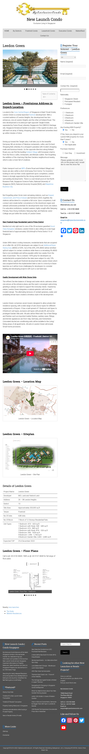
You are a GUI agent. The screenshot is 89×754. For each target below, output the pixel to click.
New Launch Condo (44, 19)
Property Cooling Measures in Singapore (15, 705)
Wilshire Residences (14, 613)
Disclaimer (6, 735)
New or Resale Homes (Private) (12, 715)
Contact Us (44, 36)
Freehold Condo (31, 31)
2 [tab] (26, 89)
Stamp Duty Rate (8, 692)
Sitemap (5, 731)
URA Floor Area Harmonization (41, 671)
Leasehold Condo (48, 31)
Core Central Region (21, 112)
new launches (14, 607)
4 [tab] (31, 89)
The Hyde (10, 611)
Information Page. (10, 670)
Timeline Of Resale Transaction (12, 702)
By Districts (17, 31)
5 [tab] (33, 89)
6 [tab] (35, 89)
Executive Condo (65, 31)
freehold (32, 115)
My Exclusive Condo (9, 652)
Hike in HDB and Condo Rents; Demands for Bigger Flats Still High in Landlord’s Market (44, 704)
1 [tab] (24, 89)
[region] (30, 68)
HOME (6, 31)
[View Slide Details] (30, 67)
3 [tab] (29, 89)
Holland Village (31, 152)
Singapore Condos (8, 654)
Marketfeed (80, 31)
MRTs (23, 168)
